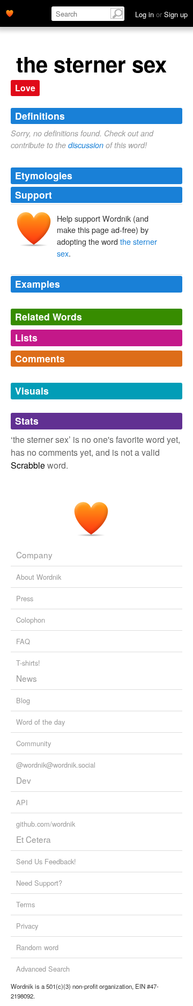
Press (24, 598)
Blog (23, 700)
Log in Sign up (161, 14)
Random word (37, 947)
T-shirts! (28, 663)
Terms (25, 904)
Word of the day (40, 722)
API (22, 802)
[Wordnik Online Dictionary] (9, 12)
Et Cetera (33, 839)
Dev (23, 780)
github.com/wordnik (45, 824)
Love (25, 88)
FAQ (23, 641)
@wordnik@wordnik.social (55, 765)
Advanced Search (43, 969)
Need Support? (39, 883)
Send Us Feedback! (46, 861)
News (26, 678)
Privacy (27, 926)
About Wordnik (38, 577)
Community (33, 743)
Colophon (30, 620)
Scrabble (28, 465)
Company (34, 554)
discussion (85, 145)
